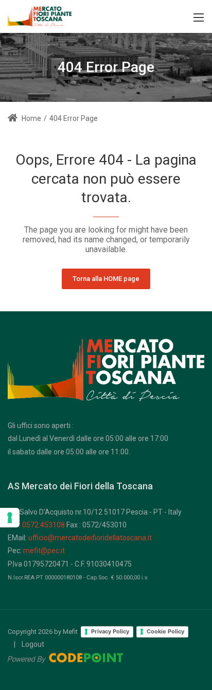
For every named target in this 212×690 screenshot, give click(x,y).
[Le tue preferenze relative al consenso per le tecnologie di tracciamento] (10, 517)
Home (30, 118)
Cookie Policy (165, 631)
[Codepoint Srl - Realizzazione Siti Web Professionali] (65, 657)
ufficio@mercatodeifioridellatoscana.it (90, 538)
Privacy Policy (110, 631)
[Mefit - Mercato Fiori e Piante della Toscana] (40, 15)
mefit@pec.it (44, 550)
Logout (33, 644)
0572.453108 (43, 525)
